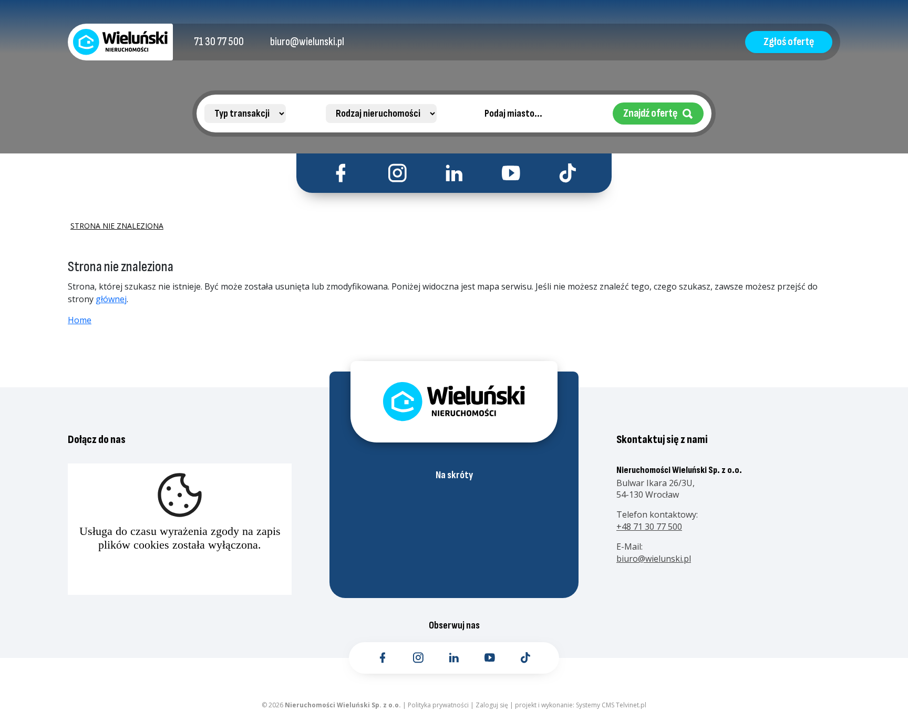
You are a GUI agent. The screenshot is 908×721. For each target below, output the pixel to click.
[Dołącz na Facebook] (341, 173)
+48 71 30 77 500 (649, 526)
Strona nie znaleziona (116, 226)
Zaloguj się (492, 705)
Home (79, 320)
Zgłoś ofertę (788, 42)
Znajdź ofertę (650, 113)
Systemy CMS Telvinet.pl (611, 705)
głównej (111, 299)
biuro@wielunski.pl (653, 558)
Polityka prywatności (438, 705)
